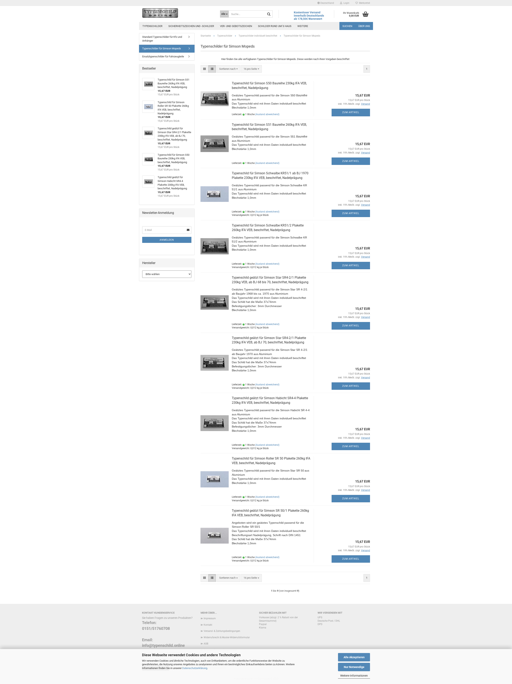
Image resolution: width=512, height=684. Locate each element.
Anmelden (167, 239)
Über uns (364, 26)
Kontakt (208, 624)
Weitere (302, 26)
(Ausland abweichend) (267, 114)
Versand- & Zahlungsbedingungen (222, 631)
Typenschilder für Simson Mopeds (161, 48)
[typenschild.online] (178, 13)
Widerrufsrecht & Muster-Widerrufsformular (227, 637)
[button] (325, 3)
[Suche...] (269, 14)
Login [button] (345, 3)
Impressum (210, 618)
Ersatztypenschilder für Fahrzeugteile (163, 56)
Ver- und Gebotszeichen (236, 26)
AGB (206, 643)
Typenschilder (152, 26)
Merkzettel (364, 3)
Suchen (347, 26)
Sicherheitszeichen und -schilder (191, 26)
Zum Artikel (350, 112)
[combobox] (228, 69)
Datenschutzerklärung (194, 668)
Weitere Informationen (354, 675)
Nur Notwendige (354, 667)
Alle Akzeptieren (354, 657)
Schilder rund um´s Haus (274, 26)
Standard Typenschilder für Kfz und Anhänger (162, 38)
